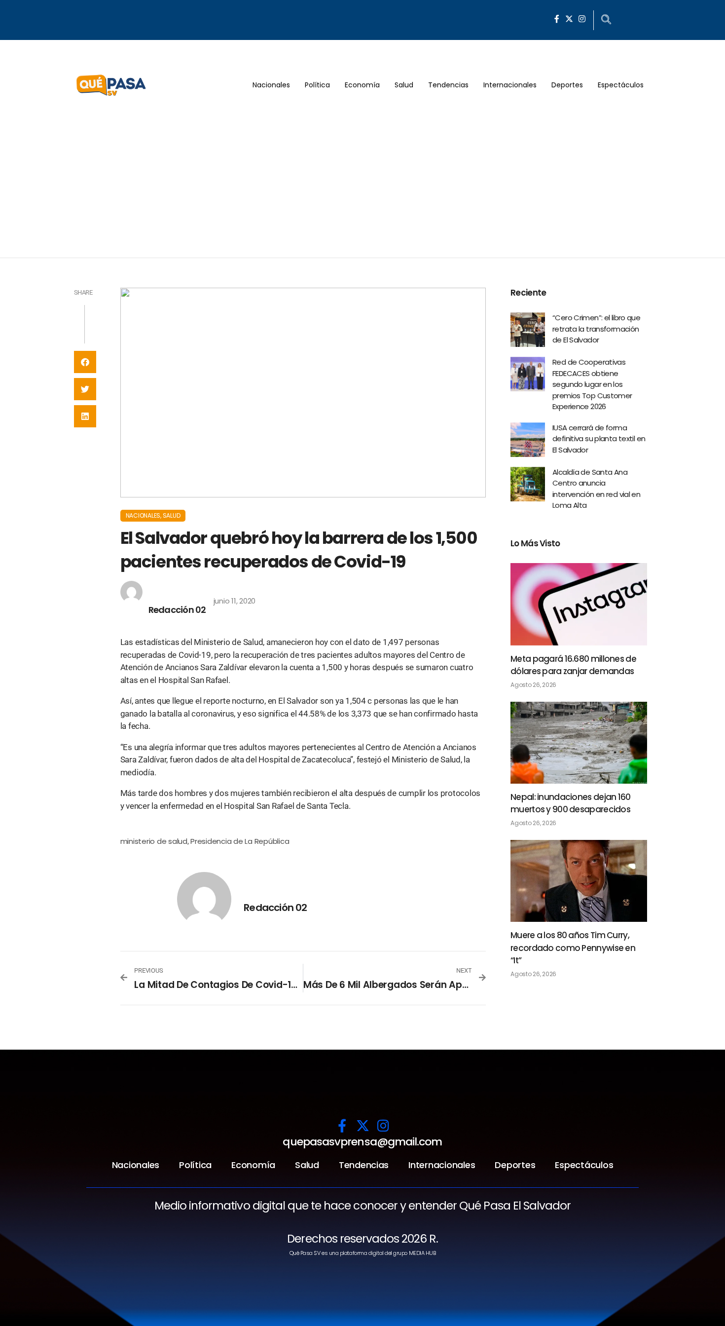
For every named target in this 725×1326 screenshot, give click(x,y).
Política (317, 85)
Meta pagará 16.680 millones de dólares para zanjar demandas (573, 665)
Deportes (567, 85)
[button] (85, 362)
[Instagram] (582, 19)
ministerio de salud (153, 841)
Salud (404, 85)
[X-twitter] (569, 19)
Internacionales (510, 85)
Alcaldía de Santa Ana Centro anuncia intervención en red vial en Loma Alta (596, 489)
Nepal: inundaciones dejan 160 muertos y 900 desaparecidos (570, 803)
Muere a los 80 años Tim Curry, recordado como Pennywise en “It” (572, 947)
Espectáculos (621, 85)
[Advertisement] (362, 183)
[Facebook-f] (557, 19)
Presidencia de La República (239, 841)
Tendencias (448, 85)
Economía (362, 85)
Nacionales (271, 85)
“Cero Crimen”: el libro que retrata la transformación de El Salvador (596, 328)
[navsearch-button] (606, 20)
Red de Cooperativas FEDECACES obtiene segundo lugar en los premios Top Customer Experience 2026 (592, 384)
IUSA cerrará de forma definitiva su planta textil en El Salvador (598, 438)
